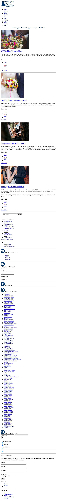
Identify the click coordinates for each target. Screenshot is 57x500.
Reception (6, 368)
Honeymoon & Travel (9, 228)
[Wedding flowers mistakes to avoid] (12, 97)
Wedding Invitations (8, 404)
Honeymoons (7, 346)
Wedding (6, 380)
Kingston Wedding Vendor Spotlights (12, 359)
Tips (5, 12)
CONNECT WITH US (11, 252)
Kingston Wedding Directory (10, 356)
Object (5, 367)
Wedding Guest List (8, 399)
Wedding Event (7, 396)
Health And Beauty (8, 343)
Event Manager (7, 331)
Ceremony (6, 318)
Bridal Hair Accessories (9, 309)
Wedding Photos (7, 408)
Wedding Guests (7, 400)
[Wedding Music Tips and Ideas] (15, 183)
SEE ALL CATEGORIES (7, 239)
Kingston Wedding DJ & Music (11, 358)
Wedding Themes (8, 420)
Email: (2, 273)
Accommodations (8, 221)
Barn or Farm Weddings (9, 305)
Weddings (6, 427)
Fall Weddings (7, 333)
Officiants (6, 232)
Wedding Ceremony (8, 390)
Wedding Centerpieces (9, 387)
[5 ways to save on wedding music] (15, 140)
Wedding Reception (8, 412)
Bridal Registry (7, 311)
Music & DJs (7, 364)
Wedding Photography (9, 407)
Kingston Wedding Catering (10, 355)
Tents (5, 372)
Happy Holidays (7, 342)
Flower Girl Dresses (8, 335)
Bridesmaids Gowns (8, 314)
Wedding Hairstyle (8, 402)
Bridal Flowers (7, 307)
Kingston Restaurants (9, 352)
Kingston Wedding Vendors (10, 360)
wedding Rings (7, 415)
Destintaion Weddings (9, 325)
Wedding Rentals (8, 414)
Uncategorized (7, 375)
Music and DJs (7, 366)
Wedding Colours (8, 391)
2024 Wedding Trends (9, 299)
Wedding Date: (4, 276)
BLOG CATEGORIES (11, 291)
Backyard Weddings (8, 303)
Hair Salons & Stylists (9, 226)
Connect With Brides (8, 496)
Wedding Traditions (8, 423)
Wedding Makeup (8, 406)
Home (5, 9)
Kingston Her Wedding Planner (11, 351)
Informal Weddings (8, 348)
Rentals (5, 236)
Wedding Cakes (7, 386)
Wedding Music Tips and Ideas (12, 187)
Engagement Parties (8, 329)
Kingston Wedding (8, 354)
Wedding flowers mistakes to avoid (14, 100)
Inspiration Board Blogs (9, 350)
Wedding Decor (7, 392)
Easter (5, 326)
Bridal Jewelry (7, 310)
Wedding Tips (7, 422)
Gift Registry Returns (9, 338)
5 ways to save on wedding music (13, 143)
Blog (5, 16)
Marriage (6, 362)
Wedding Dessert (8, 394)
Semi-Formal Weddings (9, 370)
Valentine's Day (7, 379)
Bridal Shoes (7, 313)
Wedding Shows (7, 416)
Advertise (6, 14)
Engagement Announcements (10, 327)
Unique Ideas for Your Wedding (11, 376)
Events (5, 495)
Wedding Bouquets (8, 383)
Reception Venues (8, 234)
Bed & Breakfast (7, 306)
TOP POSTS (9, 285)
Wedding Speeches (8, 419)
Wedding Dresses (8, 237)
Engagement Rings (8, 330)
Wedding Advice (7, 382)
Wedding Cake (7, 384)
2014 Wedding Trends (9, 297)
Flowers (5, 225)
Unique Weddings (8, 378)
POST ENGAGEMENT (9, 246)
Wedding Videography (9, 426)
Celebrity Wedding (8, 317)
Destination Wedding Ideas (10, 323)
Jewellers (6, 230)
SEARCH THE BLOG (12, 433)
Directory (6, 10)
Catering (6, 222)
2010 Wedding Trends (9, 295)
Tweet (5, 62)
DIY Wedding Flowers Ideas (11, 51)
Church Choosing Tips (9, 322)
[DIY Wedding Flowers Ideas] (15, 48)
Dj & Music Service (8, 224)
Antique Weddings (8, 302)
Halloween (6, 339)
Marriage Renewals (8, 363)
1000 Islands (7, 294)
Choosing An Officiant (9, 321)
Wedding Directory (8, 494)
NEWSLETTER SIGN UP (8, 266)
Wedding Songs (7, 418)
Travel (5, 374)
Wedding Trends (7, 424)
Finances (6, 334)
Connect (5, 13)
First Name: (3, 268)
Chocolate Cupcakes (8, 319)
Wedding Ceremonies (9, 388)
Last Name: (3, 271)
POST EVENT (7, 244)
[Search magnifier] (2, 437)
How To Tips (7, 347)
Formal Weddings (8, 337)
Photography (7, 233)
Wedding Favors (7, 398)
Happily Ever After (8, 341)
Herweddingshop (8, 344)
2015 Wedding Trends (9, 298)
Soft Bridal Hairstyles (9, 371)
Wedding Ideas (7, 403)
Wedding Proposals (8, 411)
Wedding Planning (8, 410)
